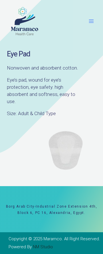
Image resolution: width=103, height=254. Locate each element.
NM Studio (43, 246)
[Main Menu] (91, 21)
